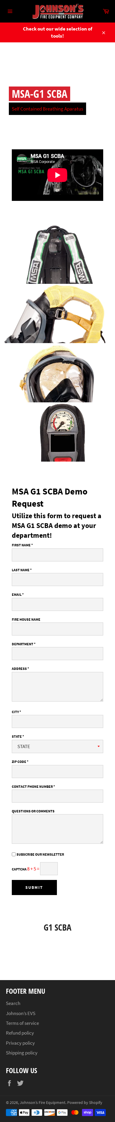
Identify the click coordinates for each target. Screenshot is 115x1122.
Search (13, 1003)
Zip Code (20, 761)
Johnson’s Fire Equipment (42, 1102)
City (16, 712)
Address (20, 668)
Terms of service (22, 1023)
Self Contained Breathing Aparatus (47, 108)
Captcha (19, 869)
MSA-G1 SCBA (39, 94)
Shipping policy (21, 1052)
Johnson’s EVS (20, 1013)
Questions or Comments (33, 811)
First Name (22, 545)
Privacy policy (20, 1043)
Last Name (22, 570)
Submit (34, 887)
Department (23, 644)
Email (18, 594)
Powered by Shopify (84, 1102)
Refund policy (20, 1033)
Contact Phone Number (33, 786)
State (18, 736)
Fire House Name (26, 619)
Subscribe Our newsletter (40, 854)
